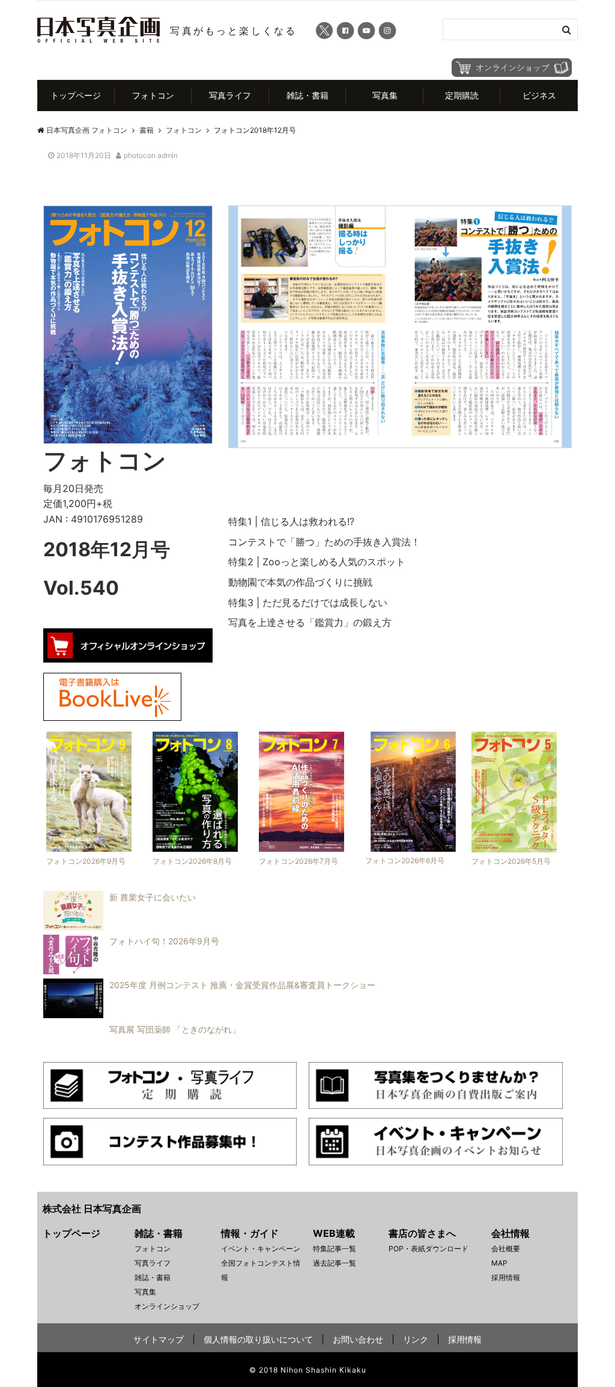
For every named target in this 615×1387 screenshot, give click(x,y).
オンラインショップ (167, 1306)
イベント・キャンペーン (260, 1248)
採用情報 (505, 1277)
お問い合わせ (358, 1339)
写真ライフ (230, 95)
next (590, 320)
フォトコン (153, 95)
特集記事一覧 (334, 1248)
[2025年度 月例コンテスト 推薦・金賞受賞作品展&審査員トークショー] (206, 1015)
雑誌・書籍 (307, 95)
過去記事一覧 (334, 1262)
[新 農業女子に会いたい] (116, 927)
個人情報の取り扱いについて (258, 1339)
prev (210, 320)
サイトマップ (158, 1339)
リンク (415, 1339)
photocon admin (151, 155)
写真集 (385, 95)
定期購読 (462, 95)
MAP (499, 1262)
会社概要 (505, 1248)
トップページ (75, 95)
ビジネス (539, 95)
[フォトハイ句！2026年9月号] (128, 971)
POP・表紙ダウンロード (428, 1248)
